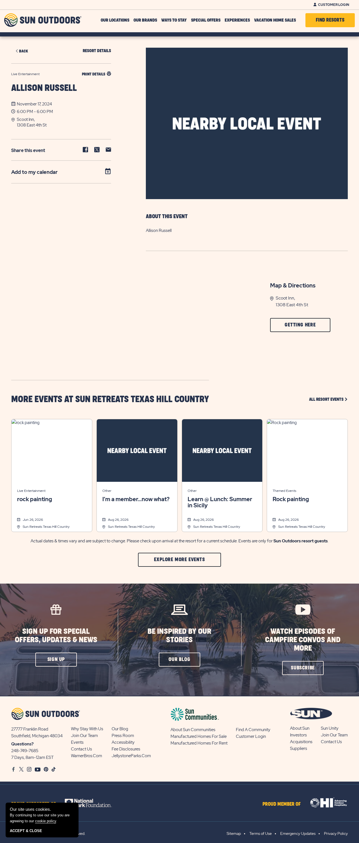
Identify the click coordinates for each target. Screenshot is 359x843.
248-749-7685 (24, 751)
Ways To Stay (174, 20)
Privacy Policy (336, 833)
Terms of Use (260, 833)
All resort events (328, 399)
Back (23, 51)
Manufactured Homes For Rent (199, 743)
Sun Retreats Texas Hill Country (46, 526)
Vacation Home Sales (275, 20)
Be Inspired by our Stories (179, 636)
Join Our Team (84, 735)
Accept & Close (26, 831)
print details (93, 74)
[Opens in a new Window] (93, 803)
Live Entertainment (31, 491)
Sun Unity (330, 728)
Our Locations (115, 20)
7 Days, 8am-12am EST (32, 757)
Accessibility (123, 742)
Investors (298, 735)
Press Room (123, 735)
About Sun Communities (193, 730)
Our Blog (120, 729)
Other (106, 491)
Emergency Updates (298, 833)
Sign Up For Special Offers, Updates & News (56, 636)
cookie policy (45, 821)
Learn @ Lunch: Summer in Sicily (220, 502)
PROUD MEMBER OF (282, 804)
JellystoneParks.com (131, 756)
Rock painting (291, 499)
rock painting (34, 499)
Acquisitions (301, 742)
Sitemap (234, 833)
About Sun (299, 728)
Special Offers (205, 20)
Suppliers (298, 748)
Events (77, 742)
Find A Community (253, 730)
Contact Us (81, 749)
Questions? (22, 744)
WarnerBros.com (86, 756)
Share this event (28, 150)
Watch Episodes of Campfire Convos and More (302, 640)
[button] (64, 122)
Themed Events (284, 491)
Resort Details (97, 51)
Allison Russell (44, 88)
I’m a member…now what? (136, 499)
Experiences (237, 20)
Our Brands (145, 20)
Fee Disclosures (126, 749)
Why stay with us (87, 729)
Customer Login (333, 5)
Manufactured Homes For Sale (199, 736)
